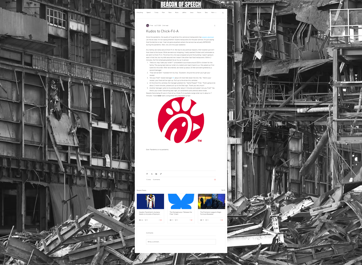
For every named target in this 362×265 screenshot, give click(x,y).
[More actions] (215, 25)
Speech (149, 12)
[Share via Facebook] (147, 174)
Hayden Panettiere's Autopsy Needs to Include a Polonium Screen (149, 213)
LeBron (184, 12)
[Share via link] (161, 174)
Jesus (191, 12)
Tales (206, 12)
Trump (156, 12)
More (212, 12)
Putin (163, 12)
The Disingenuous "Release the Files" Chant (181, 213)
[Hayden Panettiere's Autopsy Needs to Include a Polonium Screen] (150, 201)
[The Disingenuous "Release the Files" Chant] (181, 201)
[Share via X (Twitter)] (152, 174)
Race (170, 12)
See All (223, 190)
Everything (140, 12)
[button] (223, 12)
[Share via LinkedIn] (156, 174)
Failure (199, 12)
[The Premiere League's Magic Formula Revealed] (211, 201)
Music (176, 12)
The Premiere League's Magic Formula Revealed (210, 213)
